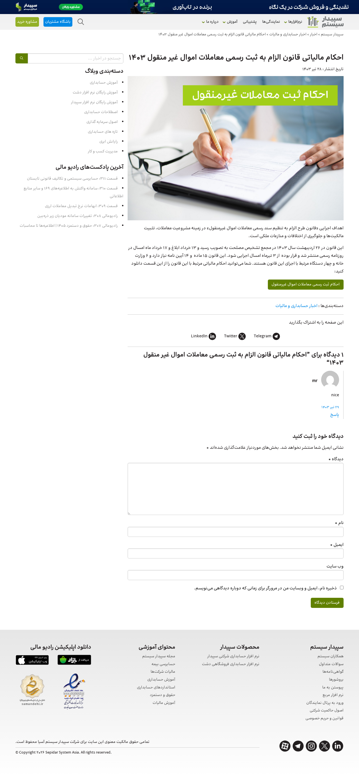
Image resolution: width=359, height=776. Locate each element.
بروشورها (336, 680)
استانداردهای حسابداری (156, 688)
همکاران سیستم (330, 656)
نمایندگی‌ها (271, 22)
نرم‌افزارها (295, 22)
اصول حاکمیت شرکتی (327, 711)
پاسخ (334, 415)
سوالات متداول (331, 664)
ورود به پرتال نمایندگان (325, 703)
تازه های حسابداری (103, 132)
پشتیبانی (250, 22)
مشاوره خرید (27, 22)
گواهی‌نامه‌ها (333, 672)
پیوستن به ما (333, 688)
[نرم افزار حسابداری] (325, 22)
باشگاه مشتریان (58, 22)
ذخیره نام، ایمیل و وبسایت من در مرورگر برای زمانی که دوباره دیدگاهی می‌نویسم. (265, 588)
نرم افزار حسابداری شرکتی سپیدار (233, 656)
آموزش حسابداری (104, 83)
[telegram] (298, 746)
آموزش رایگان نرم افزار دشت (95, 92)
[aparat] (285, 746)
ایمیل (337, 545)
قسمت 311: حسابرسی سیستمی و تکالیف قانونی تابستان (72, 179)
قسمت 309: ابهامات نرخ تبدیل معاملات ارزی (81, 206)
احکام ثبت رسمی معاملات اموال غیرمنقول (305, 284)
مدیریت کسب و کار (103, 151)
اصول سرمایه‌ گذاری (102, 122)
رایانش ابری (108, 142)
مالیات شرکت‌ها (163, 672)
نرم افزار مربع (333, 695)
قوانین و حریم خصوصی (324, 718)
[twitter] (324, 746)
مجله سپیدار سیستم (158, 656)
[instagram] (311, 746)
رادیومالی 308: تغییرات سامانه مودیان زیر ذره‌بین (77, 216)
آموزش (232, 22)
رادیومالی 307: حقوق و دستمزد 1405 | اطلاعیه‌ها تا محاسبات (69, 226)
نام (339, 523)
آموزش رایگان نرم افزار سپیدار (94, 102)
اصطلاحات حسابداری (101, 112)
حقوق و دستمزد (162, 695)
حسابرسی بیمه (163, 664)
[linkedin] (338, 746)
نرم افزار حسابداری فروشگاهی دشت (230, 664)
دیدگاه (336, 459)
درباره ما (212, 22)
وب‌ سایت (335, 566)
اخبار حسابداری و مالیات (296, 306)
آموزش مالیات (164, 703)
